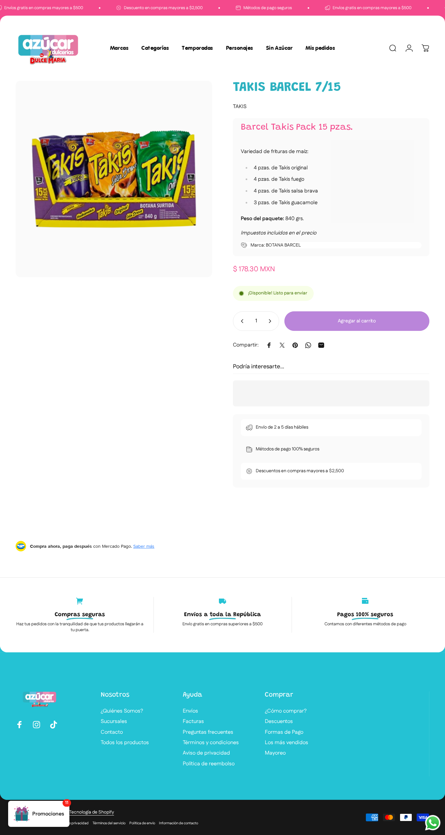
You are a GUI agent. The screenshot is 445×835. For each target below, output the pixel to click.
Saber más (143, 546)
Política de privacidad (71, 823)
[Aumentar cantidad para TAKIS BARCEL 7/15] (271, 321)
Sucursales (114, 721)
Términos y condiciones (211, 743)
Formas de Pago (284, 732)
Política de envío (142, 823)
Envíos (190, 711)
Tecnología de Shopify (91, 812)
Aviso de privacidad (206, 753)
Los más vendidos (286, 743)
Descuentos (279, 721)
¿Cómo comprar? (286, 711)
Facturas (193, 721)
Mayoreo (275, 753)
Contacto (112, 732)
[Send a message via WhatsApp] (433, 823)
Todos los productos (125, 743)
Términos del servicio (109, 823)
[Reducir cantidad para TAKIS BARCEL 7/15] (240, 321)
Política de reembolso (209, 764)
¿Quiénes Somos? (122, 711)
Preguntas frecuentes (208, 732)
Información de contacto (178, 823)
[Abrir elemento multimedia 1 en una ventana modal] (114, 179)
